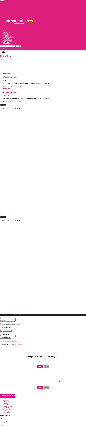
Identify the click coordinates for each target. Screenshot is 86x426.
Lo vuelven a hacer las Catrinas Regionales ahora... (13, 5)
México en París (10, 92)
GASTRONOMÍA (8, 37)
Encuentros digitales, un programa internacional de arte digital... (17, 12)
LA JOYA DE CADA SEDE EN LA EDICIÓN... (13, 8)
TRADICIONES (8, 41)
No (46, 366)
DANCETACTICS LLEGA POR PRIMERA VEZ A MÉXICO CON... (19, 15)
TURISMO (6, 34)
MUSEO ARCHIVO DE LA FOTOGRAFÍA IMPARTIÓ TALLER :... (19, 9)
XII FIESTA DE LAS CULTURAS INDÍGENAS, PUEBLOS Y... (18, 3)
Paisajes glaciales (10, 77)
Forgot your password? (6, 331)
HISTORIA (6, 38)
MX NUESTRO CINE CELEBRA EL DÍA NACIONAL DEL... (17, 11)
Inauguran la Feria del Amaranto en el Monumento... (14, 6)
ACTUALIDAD (7, 40)
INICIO (5, 31)
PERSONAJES (7, 35)
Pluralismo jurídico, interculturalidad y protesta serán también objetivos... (19, 14)
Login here (20, 344)
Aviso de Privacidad (17, 314)
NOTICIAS (6, 32)
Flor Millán (3, 70)
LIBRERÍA (6, 43)
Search (18, 46)
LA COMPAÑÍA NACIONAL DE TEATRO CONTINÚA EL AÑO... (19, 2)
